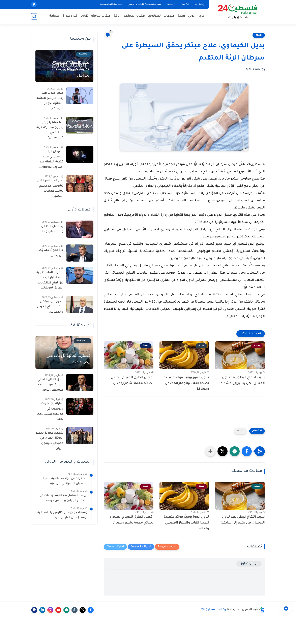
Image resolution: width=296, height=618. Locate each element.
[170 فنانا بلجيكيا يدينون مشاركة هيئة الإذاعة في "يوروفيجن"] (79, 124)
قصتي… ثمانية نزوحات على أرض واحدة (68, 359)
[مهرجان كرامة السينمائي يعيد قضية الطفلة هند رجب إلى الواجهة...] (79, 154)
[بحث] (34, 16)
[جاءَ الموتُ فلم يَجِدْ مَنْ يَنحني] (79, 253)
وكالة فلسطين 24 (213, 609)
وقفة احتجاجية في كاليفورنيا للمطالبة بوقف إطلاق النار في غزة (62, 515)
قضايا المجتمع (134, 16)
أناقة (117, 16)
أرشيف (171, 4)
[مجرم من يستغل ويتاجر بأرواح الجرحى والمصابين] (79, 304)
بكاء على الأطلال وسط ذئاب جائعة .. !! (50, 231)
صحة (181, 16)
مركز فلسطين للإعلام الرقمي (144, 4)
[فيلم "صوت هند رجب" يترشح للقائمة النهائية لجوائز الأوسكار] (79, 95)
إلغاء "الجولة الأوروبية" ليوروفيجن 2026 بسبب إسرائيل (71, 69)
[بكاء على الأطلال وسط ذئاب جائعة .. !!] (79, 229)
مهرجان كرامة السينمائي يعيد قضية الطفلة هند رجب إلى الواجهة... (51, 159)
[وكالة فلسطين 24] (237, 12)
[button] (247, 451)
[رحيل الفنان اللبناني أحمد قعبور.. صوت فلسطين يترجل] (79, 382)
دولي (191, 16)
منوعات (169, 16)
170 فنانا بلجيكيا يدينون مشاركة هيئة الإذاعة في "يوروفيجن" (49, 130)
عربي (201, 16)
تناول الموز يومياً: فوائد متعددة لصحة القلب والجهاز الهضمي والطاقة (186, 383)
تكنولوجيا (154, 16)
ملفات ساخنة (101, 16)
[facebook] (34, 4)
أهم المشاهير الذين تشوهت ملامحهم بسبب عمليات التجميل (50, 188)
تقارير (84, 16)
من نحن (184, 4)
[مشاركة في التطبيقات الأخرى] (210, 451)
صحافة (54, 16)
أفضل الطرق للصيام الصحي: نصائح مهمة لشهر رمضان (131, 380)
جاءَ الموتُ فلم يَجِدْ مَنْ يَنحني (50, 253)
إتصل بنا (199, 4)
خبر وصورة (70, 16)
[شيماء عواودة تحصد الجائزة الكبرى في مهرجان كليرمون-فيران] (79, 435)
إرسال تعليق (249, 563)
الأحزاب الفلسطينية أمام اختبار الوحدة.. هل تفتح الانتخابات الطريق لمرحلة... (49, 280)
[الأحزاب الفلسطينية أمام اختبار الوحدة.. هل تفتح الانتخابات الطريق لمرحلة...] (79, 275)
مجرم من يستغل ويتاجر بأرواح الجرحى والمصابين (50, 307)
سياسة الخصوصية (111, 4)
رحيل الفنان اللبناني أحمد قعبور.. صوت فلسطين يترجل (50, 385)
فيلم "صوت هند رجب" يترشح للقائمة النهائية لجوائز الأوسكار (49, 101)
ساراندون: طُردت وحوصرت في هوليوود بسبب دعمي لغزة (49, 411)
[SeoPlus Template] (262, 610)
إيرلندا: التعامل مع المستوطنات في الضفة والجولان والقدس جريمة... (63, 498)
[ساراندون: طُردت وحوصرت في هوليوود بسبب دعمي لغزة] (79, 406)
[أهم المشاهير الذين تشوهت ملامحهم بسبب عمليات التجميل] (79, 183)
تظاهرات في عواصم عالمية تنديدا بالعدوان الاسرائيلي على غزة (65, 481)
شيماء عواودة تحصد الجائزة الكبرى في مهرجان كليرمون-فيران (49, 441)
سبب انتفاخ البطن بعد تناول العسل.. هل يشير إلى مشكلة (243, 380)
